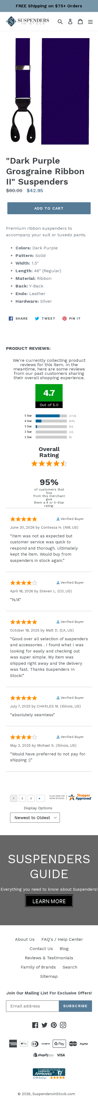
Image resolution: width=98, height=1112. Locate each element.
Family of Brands (38, 967)
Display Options (38, 808)
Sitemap (49, 976)
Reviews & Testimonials (49, 957)
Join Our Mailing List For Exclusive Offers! (49, 993)
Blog (64, 948)
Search (70, 967)
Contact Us (41, 948)
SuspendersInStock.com (53, 1094)
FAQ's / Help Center (62, 939)
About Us (25, 939)
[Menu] (90, 21)
